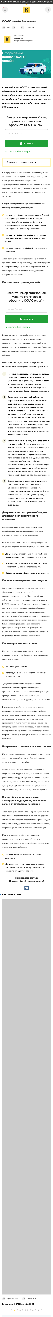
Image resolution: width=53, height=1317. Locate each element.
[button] (14, 1310)
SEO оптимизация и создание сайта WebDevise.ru (26, 2)
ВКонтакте (26, 888)
